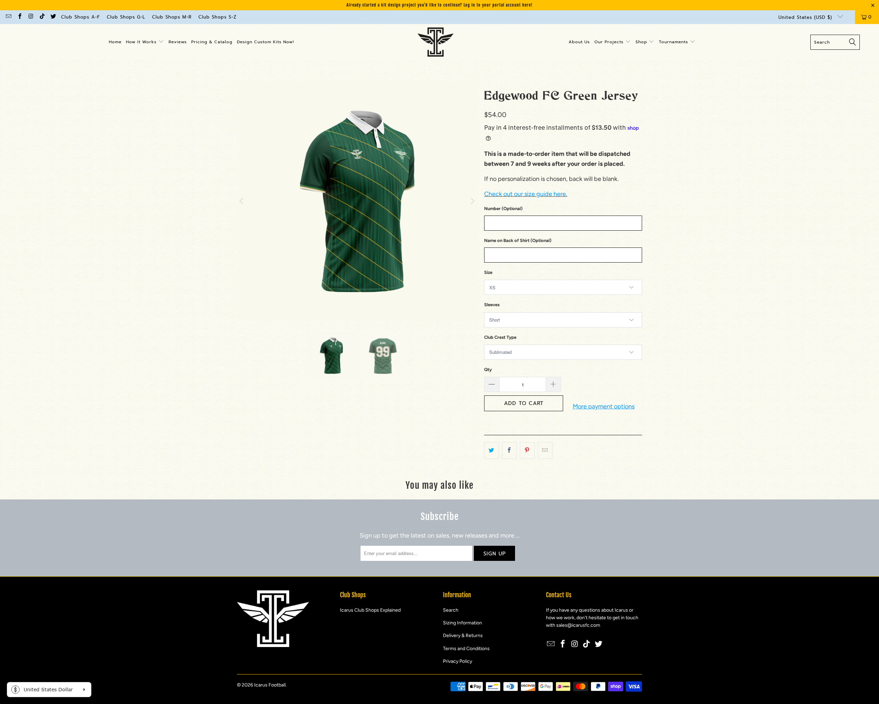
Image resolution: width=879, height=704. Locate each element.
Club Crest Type (500, 337)
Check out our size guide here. (525, 194)
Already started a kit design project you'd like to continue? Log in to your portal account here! (439, 5)
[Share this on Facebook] (509, 450)
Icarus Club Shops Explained (370, 610)
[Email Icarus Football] (8, 17)
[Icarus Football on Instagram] (30, 17)
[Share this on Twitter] (491, 450)
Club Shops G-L (126, 17)
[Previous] (242, 201)
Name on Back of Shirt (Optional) (517, 240)
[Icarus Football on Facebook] (19, 17)
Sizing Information (462, 623)
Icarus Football (270, 685)
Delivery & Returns (463, 635)
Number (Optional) (503, 208)
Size (488, 272)
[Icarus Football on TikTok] (41, 17)
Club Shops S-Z (217, 17)
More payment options (604, 406)
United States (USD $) (806, 17)
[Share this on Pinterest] (527, 450)
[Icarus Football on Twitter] (53, 17)
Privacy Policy (457, 661)
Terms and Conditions (466, 648)
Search (450, 610)
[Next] (472, 201)
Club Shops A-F (80, 17)
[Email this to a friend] (545, 450)
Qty (488, 369)
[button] (145, 42)
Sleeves (492, 304)
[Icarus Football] (436, 42)
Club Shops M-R (172, 17)
